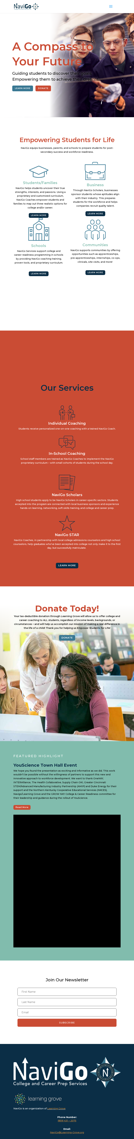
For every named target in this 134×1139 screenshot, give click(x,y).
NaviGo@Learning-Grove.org (67, 1132)
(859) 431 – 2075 (67, 1120)
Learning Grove (56, 1108)
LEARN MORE (22, 88)
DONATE (43, 88)
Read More (22, 807)
